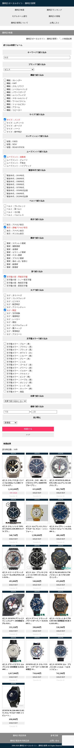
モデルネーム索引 (19, 16)
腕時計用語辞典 (19, 735)
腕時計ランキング (54, 10)
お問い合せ (54, 741)
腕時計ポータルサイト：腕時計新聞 (18, 3)
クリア (28, 434)
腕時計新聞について (19, 23)
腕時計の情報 (54, 16)
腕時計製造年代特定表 (19, 741)
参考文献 (54, 735)
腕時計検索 (19, 10)
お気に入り (54, 23)
